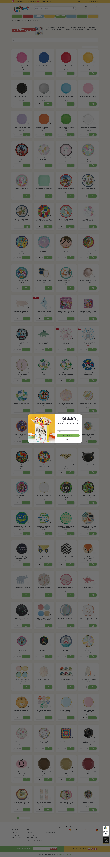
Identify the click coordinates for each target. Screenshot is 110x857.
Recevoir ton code (68, 435)
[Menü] (108, 826)
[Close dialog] (80, 416)
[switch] (106, 834)
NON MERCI (68, 439)
